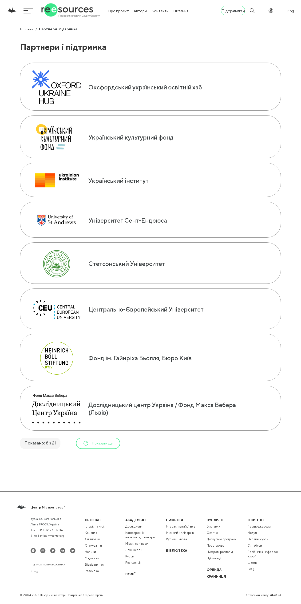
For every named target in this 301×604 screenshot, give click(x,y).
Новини (90, 552)
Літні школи (133, 550)
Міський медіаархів (180, 533)
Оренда (214, 570)
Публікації (214, 558)
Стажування (93, 545)
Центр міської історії (48, 507)
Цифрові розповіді (220, 552)
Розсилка (92, 571)
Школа (252, 562)
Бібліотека (176, 550)
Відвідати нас (94, 564)
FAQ (250, 569)
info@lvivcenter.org (52, 535)
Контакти (160, 11)
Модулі (252, 533)
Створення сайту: (263, 595)
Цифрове (175, 520)
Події (130, 574)
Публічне (215, 520)
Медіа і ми (92, 558)
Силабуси (254, 545)
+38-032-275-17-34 (50, 530)
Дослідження (134, 526)
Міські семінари (136, 543)
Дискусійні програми (222, 539)
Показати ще (102, 443)
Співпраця (92, 539)
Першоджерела (259, 526)
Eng (290, 11)
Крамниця (216, 576)
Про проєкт (118, 11)
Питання (180, 11)
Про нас (93, 520)
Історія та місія (95, 526)
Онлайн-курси (257, 539)
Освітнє (212, 533)
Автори (140, 11)
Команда (91, 533)
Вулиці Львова (176, 539)
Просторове (216, 545)
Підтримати (233, 10)
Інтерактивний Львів (180, 526)
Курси (129, 556)
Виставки (213, 526)
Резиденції (133, 562)
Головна (26, 29)
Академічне (136, 520)
